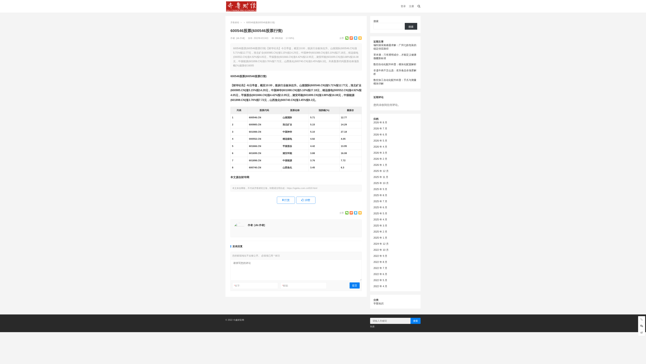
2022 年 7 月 (380, 268)
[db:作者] (241, 38)
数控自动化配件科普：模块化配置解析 (394, 64)
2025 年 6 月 (380, 207)
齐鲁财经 (234, 22)
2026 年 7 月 (380, 128)
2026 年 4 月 (380, 146)
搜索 (376, 21)
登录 (403, 6)
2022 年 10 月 (381, 249)
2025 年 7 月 (380, 201)
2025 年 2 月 (380, 231)
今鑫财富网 (238, 320)
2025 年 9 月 (380, 189)
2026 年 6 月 (380, 134)
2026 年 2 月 (380, 158)
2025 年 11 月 (380, 177)
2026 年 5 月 (380, 140)
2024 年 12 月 (381, 243)
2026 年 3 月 (380, 152)
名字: (237, 285)
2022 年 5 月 (380, 280)
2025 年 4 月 (380, 219)
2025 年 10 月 (381, 183)
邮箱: (285, 285)
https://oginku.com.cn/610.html (302, 188)
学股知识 (378, 303)
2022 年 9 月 (380, 255)
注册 (411, 6)
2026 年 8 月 (380, 122)
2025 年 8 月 (380, 195)
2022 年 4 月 (380, 286)
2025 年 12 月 (381, 171)
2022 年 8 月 (380, 262)
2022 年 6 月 (380, 274)
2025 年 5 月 (380, 213)
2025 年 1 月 (380, 237)
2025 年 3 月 (380, 225)
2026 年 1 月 (380, 164)
